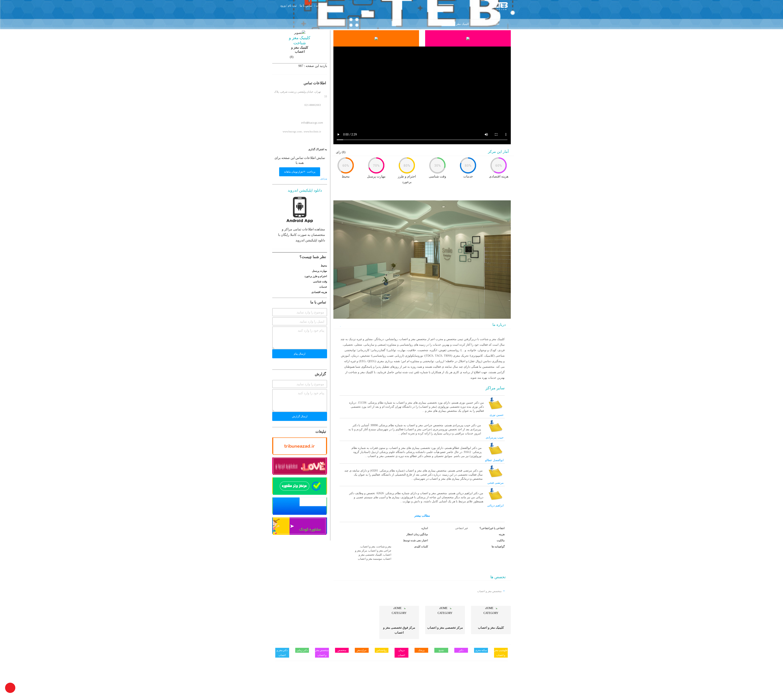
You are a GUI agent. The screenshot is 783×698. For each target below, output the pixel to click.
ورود (283, 5)
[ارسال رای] (273, 265)
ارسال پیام (299, 353)
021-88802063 (312, 105)
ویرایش (323, 179)
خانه (497, 24)
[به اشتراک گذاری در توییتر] (298, 149)
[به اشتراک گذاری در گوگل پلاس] (285, 149)
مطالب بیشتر (422, 515)
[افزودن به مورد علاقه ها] (340, 325)
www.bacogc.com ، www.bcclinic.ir (301, 131)
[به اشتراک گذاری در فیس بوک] (304, 149)
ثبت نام (292, 5)
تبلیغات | (319, 5)
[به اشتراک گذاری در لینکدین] (291, 149)
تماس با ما (306, 5)
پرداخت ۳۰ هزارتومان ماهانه (299, 171)
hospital (481, 24)
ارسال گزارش (299, 416)
